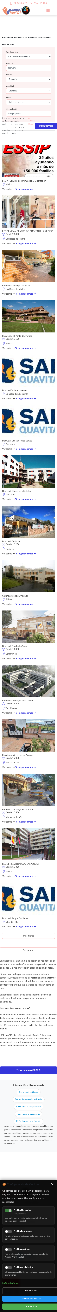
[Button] (46, 10)
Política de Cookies (10, 1283)
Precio (8, 97)
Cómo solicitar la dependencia (28, 1107)
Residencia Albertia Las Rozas (16, 286)
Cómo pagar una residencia (29, 1114)
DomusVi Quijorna (11, 541)
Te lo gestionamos (24, 189)
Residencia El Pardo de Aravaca (17, 336)
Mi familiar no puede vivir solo (28, 1121)
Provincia (9, 75)
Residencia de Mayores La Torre (17, 809)
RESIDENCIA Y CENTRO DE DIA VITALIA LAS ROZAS (27, 231)
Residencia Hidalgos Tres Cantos (17, 701)
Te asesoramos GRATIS (28, 1070)
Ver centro (7, 189)
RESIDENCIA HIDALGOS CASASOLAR (20, 864)
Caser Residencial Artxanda (15, 596)
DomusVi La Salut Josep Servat (17, 441)
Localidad (10, 86)
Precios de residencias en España (28, 1099)
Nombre (9, 63)
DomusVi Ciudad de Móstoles (16, 491)
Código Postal (11, 109)
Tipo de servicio (12, 52)
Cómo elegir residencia (28, 1092)
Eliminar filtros (31, 122)
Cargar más (28, 950)
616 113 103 (40, 3)
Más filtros (28, 936)
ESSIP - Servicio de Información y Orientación (24, 181)
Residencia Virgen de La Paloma (17, 755)
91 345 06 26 (20, 3)
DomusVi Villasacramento (14, 390)
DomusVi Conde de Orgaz (14, 646)
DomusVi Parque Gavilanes (15, 918)
